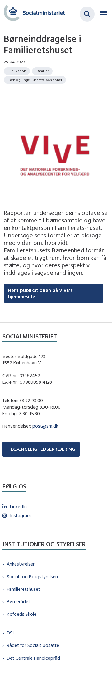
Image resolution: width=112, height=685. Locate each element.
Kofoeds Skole (21, 614)
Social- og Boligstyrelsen (32, 577)
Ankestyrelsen (21, 564)
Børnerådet (18, 602)
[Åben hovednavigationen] (106, 14)
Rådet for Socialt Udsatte (33, 645)
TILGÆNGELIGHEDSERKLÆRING (41, 449)
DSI (10, 633)
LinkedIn (18, 506)
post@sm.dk (45, 426)
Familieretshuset (23, 589)
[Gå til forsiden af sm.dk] (32, 14)
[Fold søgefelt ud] (87, 14)
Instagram (20, 515)
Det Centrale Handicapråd (33, 658)
